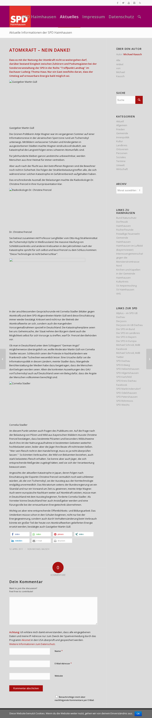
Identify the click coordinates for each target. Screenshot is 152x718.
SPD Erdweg (123, 365)
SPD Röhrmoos (124, 400)
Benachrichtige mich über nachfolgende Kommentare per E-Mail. (74, 698)
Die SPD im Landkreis (128, 333)
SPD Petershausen (127, 396)
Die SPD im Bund (125, 329)
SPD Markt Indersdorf (128, 388)
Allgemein (121, 125)
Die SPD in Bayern (126, 337)
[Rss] (140, 3)
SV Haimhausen (125, 289)
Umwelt (120, 165)
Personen (121, 153)
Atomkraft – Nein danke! (39, 50)
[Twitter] (123, 3)
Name (59, 651)
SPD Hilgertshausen (127, 373)
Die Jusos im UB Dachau (129, 325)
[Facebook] (117, 3)
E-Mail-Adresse (63, 663)
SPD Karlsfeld (124, 377)
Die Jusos (121, 321)
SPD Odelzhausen (126, 392)
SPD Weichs (123, 404)
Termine (120, 161)
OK (138, 713)
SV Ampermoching (126, 285)
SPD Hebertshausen (127, 369)
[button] (20, 534)
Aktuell (120, 121)
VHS (118, 293)
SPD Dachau (123, 361)
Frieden (120, 129)
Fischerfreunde (124, 229)
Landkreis (121, 145)
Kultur (119, 141)
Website (59, 675)
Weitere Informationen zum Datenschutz (32, 644)
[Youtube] (128, 3)
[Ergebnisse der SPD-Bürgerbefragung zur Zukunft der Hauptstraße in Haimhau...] (3, 359)
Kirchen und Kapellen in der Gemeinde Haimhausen (128, 273)
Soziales (121, 157)
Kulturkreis (122, 281)
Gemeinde (122, 133)
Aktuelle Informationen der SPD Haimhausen (40, 32)
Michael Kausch (40, 549)
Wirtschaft (122, 169)
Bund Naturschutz (126, 217)
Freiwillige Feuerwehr (128, 233)
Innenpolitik (122, 137)
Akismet (26, 640)
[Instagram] (134, 3)
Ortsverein (122, 149)
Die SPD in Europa (126, 341)
